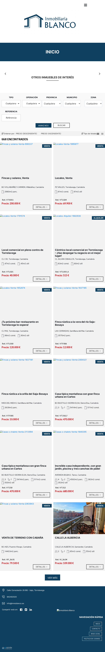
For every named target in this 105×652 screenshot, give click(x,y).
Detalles (41, 207)
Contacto (96, 629)
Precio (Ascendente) (51, 133)
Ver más (52, 577)
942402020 (12, 597)
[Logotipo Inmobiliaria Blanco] (49, 23)
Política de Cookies (92, 639)
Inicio (98, 624)
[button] (11, 103)
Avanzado (43, 125)
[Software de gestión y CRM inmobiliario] (7, 648)
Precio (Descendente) (27, 133)
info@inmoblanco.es (15, 603)
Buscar (61, 125)
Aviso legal (95, 634)
